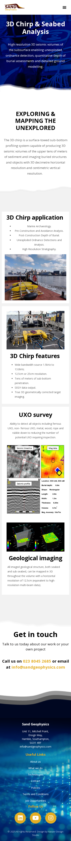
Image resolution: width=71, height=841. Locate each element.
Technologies (36, 774)
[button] (64, 7)
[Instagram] (50, 818)
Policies (35, 787)
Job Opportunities (35, 800)
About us (35, 761)
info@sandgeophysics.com (38, 667)
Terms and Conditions (36, 794)
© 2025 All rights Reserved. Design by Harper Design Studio (35, 833)
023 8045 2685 (37, 661)
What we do (35, 768)
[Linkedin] (20, 818)
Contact (35, 781)
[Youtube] (35, 818)
